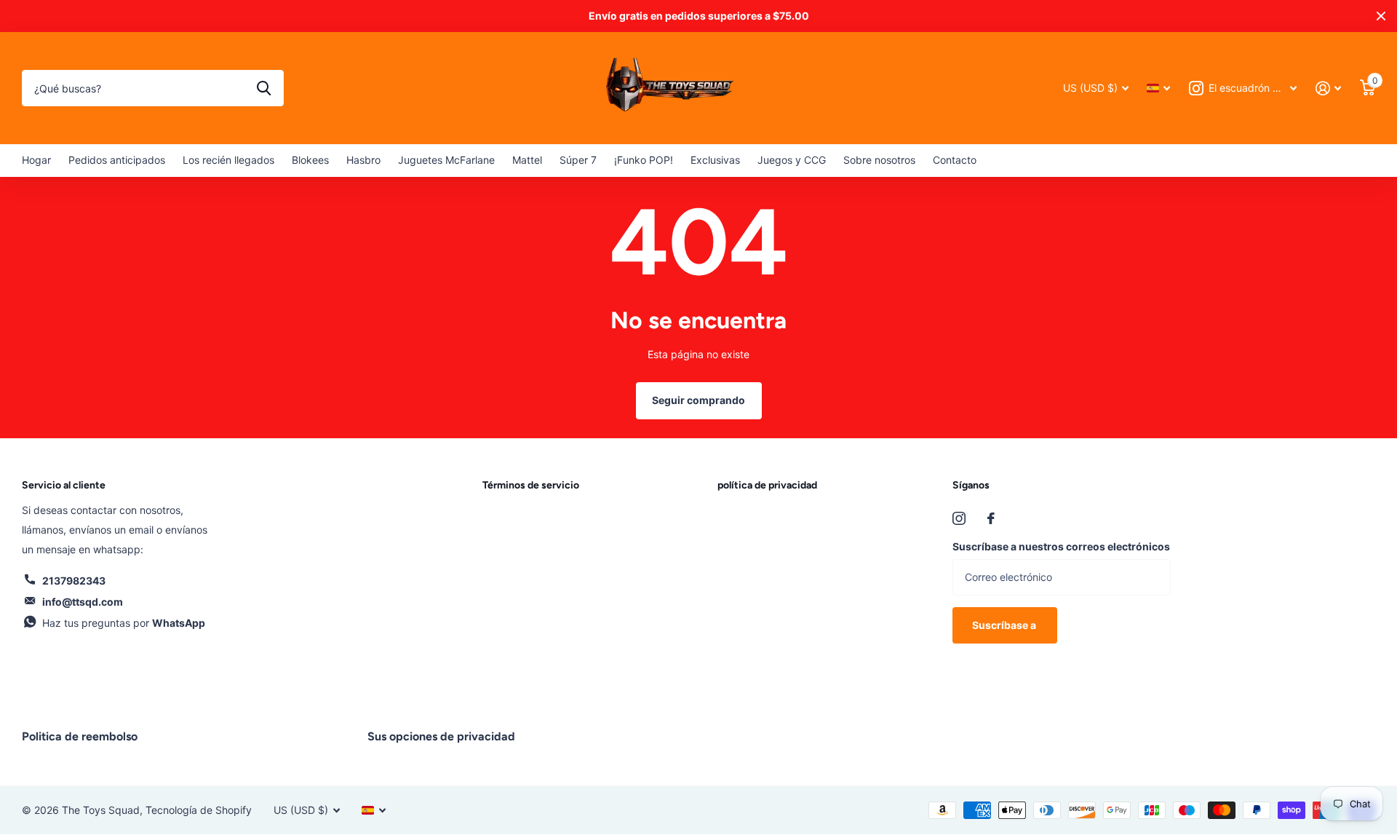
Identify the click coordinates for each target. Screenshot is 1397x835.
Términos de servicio (530, 485)
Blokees (310, 160)
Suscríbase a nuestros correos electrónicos (1061, 546)
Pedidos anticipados (116, 160)
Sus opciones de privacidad (441, 736)
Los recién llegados (228, 160)
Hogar (36, 160)
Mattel (527, 160)
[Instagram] (959, 518)
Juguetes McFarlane (446, 160)
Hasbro (363, 160)
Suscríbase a (1005, 625)
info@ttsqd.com (82, 601)
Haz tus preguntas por (123, 623)
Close (1381, 16)
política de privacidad (767, 485)
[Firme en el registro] (1328, 88)
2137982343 (74, 580)
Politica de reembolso (80, 736)
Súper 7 (578, 160)
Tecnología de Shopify (199, 810)
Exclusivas (715, 160)
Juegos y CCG (791, 160)
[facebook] (991, 518)
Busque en (264, 88)
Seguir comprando (698, 400)
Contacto (954, 160)
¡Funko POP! (643, 160)
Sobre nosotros (879, 160)
